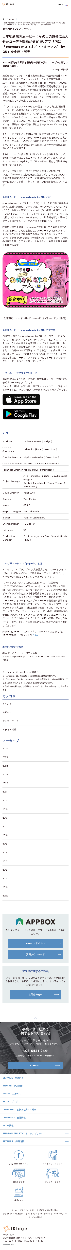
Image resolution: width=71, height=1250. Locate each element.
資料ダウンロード (35, 954)
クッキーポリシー (60, 1214)
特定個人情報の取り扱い (48, 1210)
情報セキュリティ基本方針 (13, 1214)
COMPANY (14, 1117)
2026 (5, 748)
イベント (7, 703)
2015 (4, 844)
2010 (5, 887)
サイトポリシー (31, 1214)
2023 (5, 774)
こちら (35, 635)
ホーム (14, 1210)
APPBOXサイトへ (35, 943)
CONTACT (35, 1065)
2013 (4, 861)
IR (8, 1125)
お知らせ (7, 712)
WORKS (12, 1085)
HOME (3, 19)
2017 (5, 826)
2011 (4, 878)
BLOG (10, 1101)
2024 (5, 765)
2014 (4, 852)
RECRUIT (13, 1141)
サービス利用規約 (35, 1217)
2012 (4, 869)
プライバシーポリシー (28, 1210)
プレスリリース (23, 28)
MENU (60, 4)
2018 (5, 817)
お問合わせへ (35, 994)
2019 (5, 809)
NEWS (11, 19)
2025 (5, 757)
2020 (5, 800)
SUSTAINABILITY (22, 1133)
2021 (4, 791)
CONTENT (19, 1109)
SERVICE (13, 1077)
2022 (5, 783)
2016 (5, 835)
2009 (5, 896)
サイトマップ (45, 1214)
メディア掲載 (9, 729)
